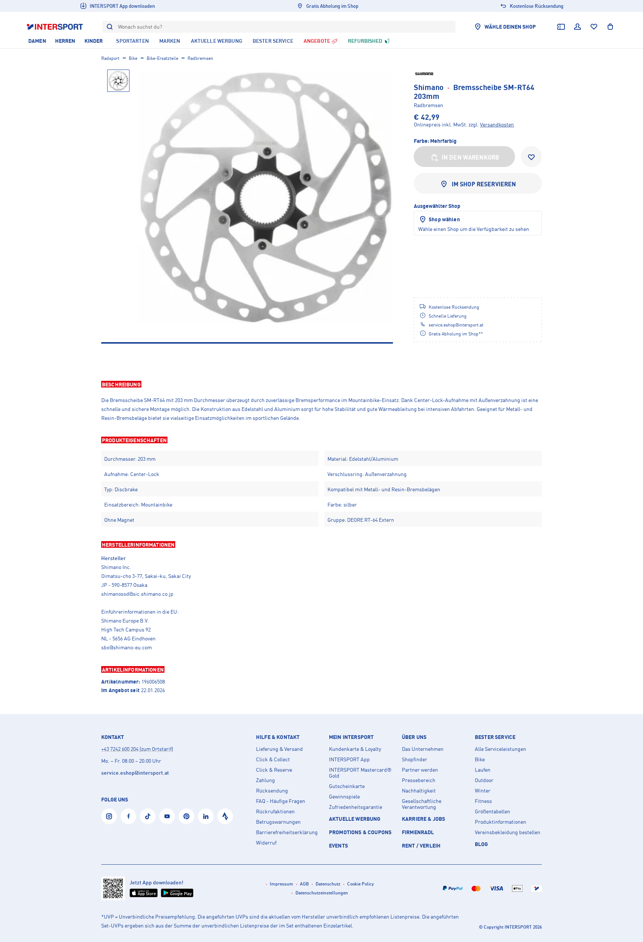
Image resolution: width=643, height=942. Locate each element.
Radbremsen (200, 58)
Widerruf (266, 843)
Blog (481, 844)
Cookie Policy (360, 884)
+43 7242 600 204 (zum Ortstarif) (137, 749)
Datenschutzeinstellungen (321, 893)
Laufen (482, 770)
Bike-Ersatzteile (162, 58)
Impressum (281, 884)
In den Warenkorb (471, 157)
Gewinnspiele (344, 797)
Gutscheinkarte (347, 786)
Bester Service (495, 737)
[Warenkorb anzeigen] (610, 26)
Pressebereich (418, 780)
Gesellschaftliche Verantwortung (421, 804)
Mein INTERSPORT (351, 737)
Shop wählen (444, 219)
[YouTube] (167, 816)
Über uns (414, 737)
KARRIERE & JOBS (423, 819)
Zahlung (265, 780)
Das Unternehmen (423, 749)
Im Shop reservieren (484, 184)
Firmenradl (418, 832)
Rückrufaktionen (275, 811)
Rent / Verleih (421, 845)
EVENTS (338, 845)
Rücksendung (272, 791)
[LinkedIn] (206, 816)
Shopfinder (414, 759)
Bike (133, 58)
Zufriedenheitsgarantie (355, 807)
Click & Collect (273, 759)
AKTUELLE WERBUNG (355, 819)
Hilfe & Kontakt (278, 737)
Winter (482, 791)
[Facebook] (128, 816)
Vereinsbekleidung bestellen (507, 832)
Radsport (110, 58)
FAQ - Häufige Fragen (280, 801)
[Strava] (225, 816)
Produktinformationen (500, 822)
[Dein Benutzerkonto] (577, 26)
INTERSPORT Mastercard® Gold (360, 773)
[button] (321, 384)
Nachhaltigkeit (419, 791)
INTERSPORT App (349, 759)
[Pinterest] (186, 816)
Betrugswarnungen (278, 822)
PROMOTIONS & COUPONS (360, 832)
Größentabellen (492, 811)
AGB (304, 884)
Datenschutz (328, 884)
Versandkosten (497, 124)
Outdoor (484, 780)
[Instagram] (109, 816)
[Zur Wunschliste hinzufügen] (531, 156)
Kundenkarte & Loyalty (355, 749)
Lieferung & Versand (279, 749)
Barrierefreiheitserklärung (287, 832)
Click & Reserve (274, 770)
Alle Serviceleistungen (500, 749)
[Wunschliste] (593, 26)
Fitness (483, 801)
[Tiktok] (148, 816)
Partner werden (420, 770)
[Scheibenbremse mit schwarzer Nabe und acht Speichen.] (265, 197)
